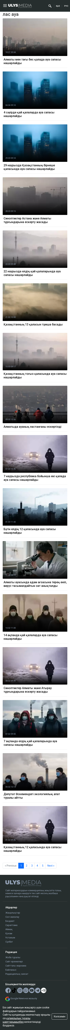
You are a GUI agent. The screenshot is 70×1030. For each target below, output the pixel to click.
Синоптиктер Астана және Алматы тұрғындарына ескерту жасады (27, 220)
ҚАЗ (58, 6)
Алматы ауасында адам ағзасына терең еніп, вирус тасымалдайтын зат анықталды (35, 584)
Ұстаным (10, 937)
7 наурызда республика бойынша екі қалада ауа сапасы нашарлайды (35, 478)
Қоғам (8, 933)
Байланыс (10, 969)
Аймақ (9, 929)
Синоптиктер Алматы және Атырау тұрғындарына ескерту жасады (28, 689)
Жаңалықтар (12, 912)
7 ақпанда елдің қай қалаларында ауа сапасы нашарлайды (30, 742)
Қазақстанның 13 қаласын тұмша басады (33, 324)
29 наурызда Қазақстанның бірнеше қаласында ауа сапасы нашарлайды (29, 167)
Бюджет (10, 921)
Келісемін (59, 1016)
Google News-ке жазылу (23, 998)
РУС (66, 6)
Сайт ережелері (14, 961)
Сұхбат (9, 941)
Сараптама (11, 925)
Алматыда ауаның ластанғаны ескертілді (32, 426)
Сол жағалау (12, 917)
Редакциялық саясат (16, 974)
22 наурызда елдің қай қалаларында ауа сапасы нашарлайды (32, 273)
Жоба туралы (12, 957)
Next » (50, 865)
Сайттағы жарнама (15, 965)
